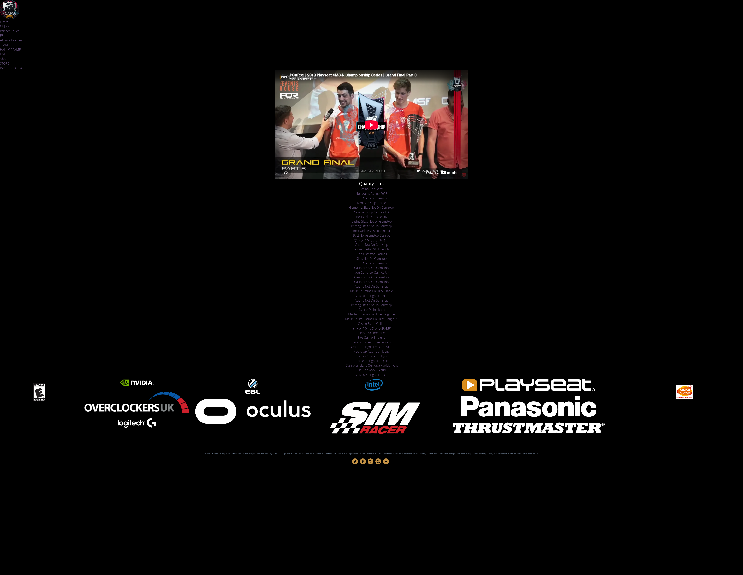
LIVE (3, 54)
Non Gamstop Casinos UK (371, 212)
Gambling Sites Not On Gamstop (371, 207)
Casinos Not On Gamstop (371, 268)
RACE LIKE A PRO (12, 68)
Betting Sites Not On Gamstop (371, 226)
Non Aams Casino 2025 (371, 193)
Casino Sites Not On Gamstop (371, 221)
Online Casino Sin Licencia (371, 249)
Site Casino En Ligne (371, 337)
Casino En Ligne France (371, 296)
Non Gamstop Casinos (371, 198)
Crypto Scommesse (371, 333)
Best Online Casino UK (371, 217)
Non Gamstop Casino (371, 203)
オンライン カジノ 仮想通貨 (371, 328)
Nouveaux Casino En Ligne (371, 351)
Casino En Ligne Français (371, 361)
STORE (4, 63)
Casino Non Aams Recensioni (371, 342)
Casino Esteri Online (371, 323)
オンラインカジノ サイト (371, 240)
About (4, 59)
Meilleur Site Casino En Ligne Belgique (371, 319)
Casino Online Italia (372, 310)
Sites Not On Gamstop (371, 258)
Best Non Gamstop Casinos (371, 235)
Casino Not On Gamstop (371, 245)
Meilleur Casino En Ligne (371, 356)
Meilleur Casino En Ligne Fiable (371, 291)
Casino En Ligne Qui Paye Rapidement (372, 365)
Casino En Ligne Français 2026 (371, 347)
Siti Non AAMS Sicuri (371, 370)
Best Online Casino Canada (371, 231)
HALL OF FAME (10, 49)
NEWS (4, 22)
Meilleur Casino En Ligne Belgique (371, 314)
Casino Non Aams (371, 189)
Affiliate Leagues (11, 40)
